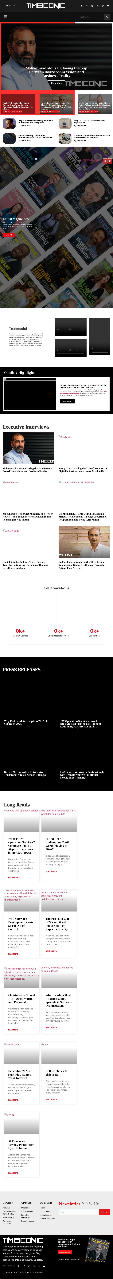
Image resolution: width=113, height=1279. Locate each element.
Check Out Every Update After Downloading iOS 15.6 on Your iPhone (35, 136)
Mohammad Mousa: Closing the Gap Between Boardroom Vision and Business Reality (28, 470)
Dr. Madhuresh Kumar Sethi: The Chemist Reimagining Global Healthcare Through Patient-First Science (56, 106)
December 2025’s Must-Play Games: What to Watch (20, 1074)
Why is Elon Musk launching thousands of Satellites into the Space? (35, 121)
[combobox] (91, 17)
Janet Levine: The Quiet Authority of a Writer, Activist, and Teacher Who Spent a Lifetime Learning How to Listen (28, 516)
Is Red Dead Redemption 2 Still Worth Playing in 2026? (58, 844)
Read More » (14, 877)
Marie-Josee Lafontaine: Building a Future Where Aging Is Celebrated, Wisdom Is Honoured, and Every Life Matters (94, 106)
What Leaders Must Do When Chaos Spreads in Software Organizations (59, 1000)
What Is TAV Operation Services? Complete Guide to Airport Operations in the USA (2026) (21, 846)
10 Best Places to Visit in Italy (57, 1072)
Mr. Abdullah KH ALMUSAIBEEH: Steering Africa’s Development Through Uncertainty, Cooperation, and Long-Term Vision (83, 516)
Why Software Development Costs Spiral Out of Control (20, 924)
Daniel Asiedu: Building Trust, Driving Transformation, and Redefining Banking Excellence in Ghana (18, 106)
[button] (6, 16)
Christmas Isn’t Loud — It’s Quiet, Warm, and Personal (21, 998)
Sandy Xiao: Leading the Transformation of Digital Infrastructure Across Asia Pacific (83, 470)
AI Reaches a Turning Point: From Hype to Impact (21, 1144)
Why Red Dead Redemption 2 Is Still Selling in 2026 (26, 722)
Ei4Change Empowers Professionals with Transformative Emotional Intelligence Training (82, 774)
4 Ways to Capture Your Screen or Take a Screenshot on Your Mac (92, 136)
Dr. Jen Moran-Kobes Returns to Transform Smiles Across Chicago (25, 773)
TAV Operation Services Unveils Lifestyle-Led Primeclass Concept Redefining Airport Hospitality (80, 723)
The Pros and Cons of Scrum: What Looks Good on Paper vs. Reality (58, 924)
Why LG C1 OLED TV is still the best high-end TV (89, 121)
